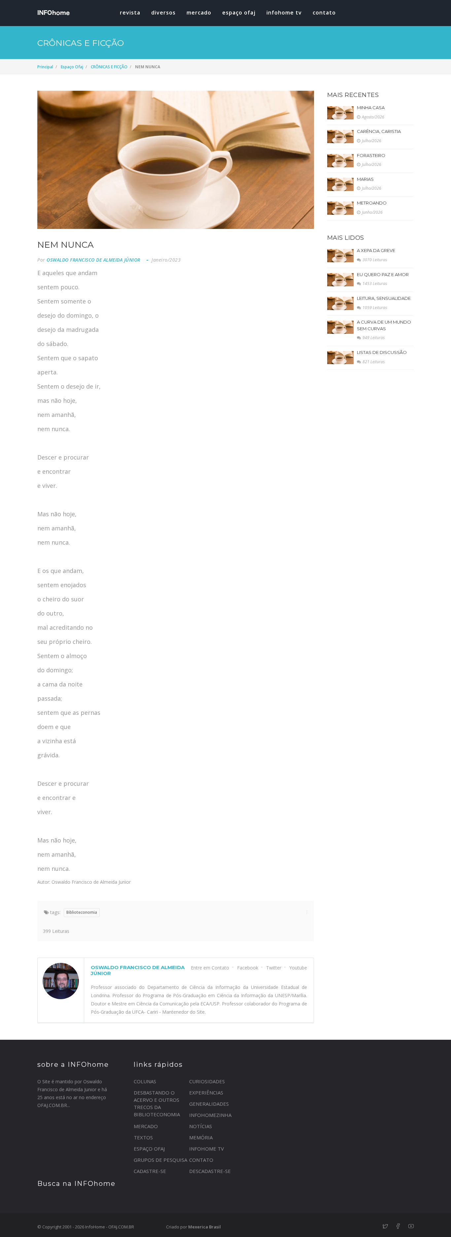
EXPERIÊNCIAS (206, 1092)
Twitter (273, 968)
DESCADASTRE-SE (210, 1171)
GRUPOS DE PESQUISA (160, 1160)
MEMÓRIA (201, 1137)
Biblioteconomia (81, 912)
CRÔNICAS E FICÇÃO (109, 67)
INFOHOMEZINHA (210, 1115)
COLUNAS (145, 1081)
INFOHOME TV (284, 12)
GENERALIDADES (209, 1103)
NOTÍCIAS (200, 1126)
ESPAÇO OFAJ (239, 12)
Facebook (247, 968)
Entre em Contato (210, 968)
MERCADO (199, 12)
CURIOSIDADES (207, 1081)
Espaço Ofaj (72, 67)
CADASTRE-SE (150, 1171)
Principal (45, 67)
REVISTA (130, 12)
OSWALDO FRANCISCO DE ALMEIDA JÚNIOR (93, 260)
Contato (324, 12)
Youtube (298, 968)
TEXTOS (143, 1137)
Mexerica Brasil (204, 1227)
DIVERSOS (163, 12)
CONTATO (201, 1160)
